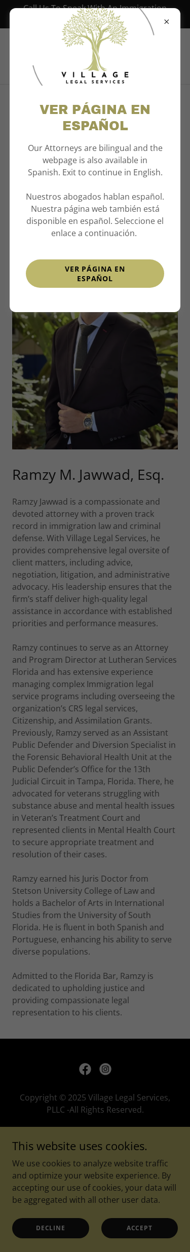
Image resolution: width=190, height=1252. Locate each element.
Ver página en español (95, 273)
